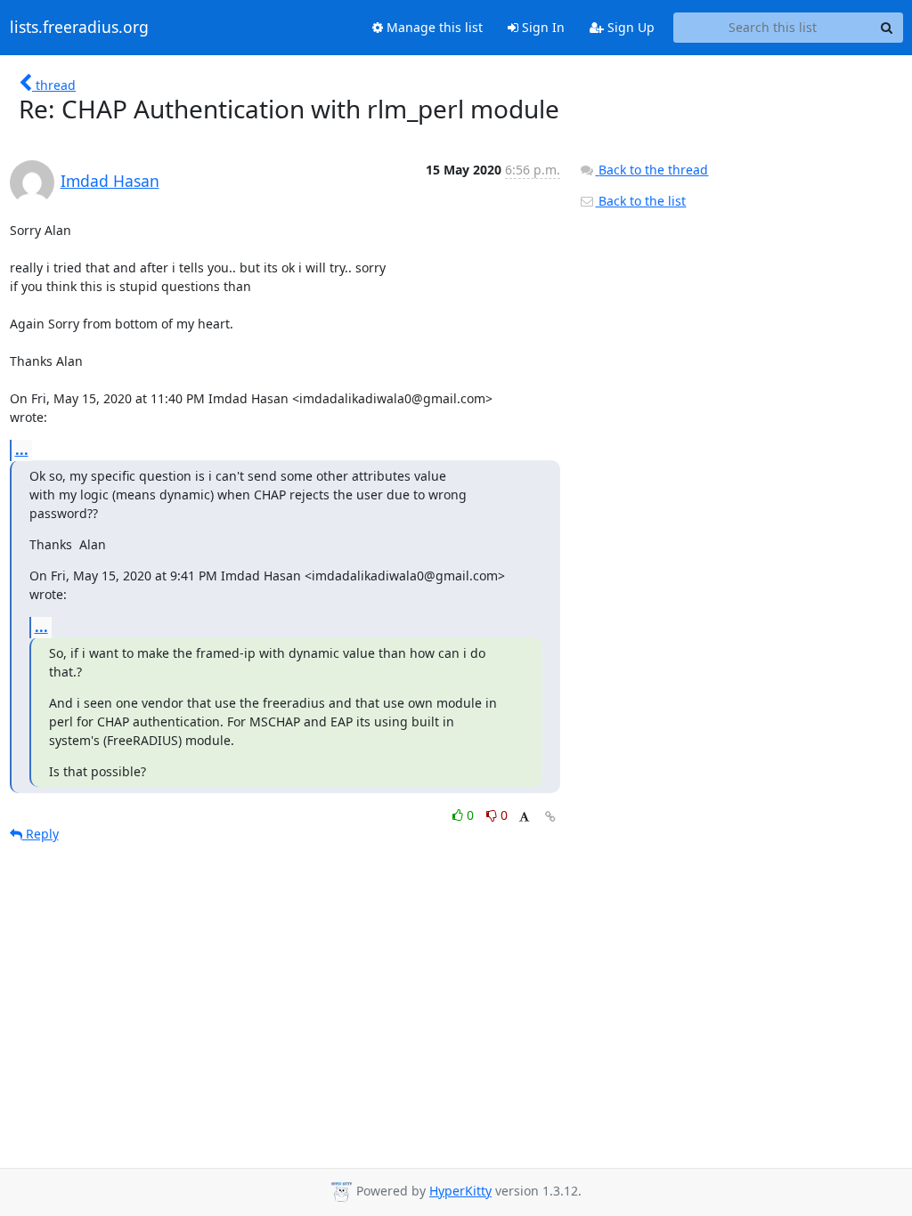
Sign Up (629, 27)
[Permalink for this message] (550, 817)
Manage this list (433, 27)
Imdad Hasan (110, 180)
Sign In (541, 27)
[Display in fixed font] (524, 818)
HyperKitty (460, 1190)
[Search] (887, 27)
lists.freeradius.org (79, 27)
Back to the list (640, 200)
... (21, 449)
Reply (40, 833)
